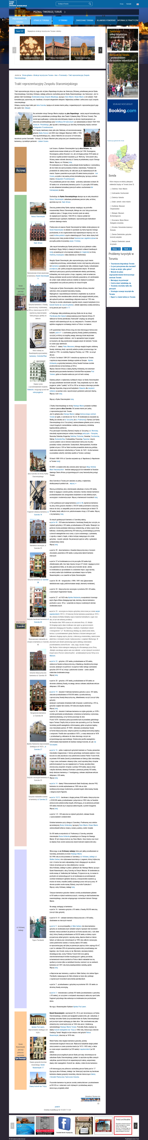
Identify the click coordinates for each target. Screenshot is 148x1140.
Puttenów (80, 436)
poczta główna (68, 305)
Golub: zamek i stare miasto (121, 202)
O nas (121, 4)
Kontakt (129, 4)
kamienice (55, 266)
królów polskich (59, 235)
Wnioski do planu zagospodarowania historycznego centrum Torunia (121, 275)
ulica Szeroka (41, 105)
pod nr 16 (54, 750)
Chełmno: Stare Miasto (119, 189)
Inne (56, 75)
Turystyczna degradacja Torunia (122, 264)
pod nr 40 (54, 522)
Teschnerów (95, 436)
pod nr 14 (54, 783)
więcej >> (72, 483)
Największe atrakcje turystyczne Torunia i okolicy (44, 31)
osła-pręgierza (38, 392)
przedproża (53, 269)
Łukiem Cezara (43, 141)
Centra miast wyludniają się (121, 283)
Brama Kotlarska (64, 836)
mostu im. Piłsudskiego (41, 125)
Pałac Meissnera (68, 346)
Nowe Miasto (79, 97)
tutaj (70, 162)
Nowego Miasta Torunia (68, 1027)
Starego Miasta (69, 414)
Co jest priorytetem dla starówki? (123, 266)
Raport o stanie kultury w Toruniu (123, 297)
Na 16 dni (121, 141)
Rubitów (73, 436)
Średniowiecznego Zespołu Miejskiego (45, 97)
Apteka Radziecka (74, 597)
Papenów (86, 439)
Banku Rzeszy (43, 133)
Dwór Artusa (38, 243)
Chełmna (52, 255)
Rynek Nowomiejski (56, 230)
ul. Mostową (94, 431)
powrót (57, 1107)
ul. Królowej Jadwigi (87, 857)
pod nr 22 (54, 661)
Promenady (63, 75)
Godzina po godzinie (113, 141)
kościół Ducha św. (56, 305)
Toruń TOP (19, 31)
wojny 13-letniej (75, 241)
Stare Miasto (69, 97)
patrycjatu (86, 433)
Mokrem (52, 656)
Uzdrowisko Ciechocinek (120, 193)
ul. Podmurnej (80, 420)
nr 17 (68, 308)
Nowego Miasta (78, 406)
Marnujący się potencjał (119, 280)
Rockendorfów (60, 439)
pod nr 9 (58, 333)
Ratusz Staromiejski (38, 216)
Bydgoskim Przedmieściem (43, 127)
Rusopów (94, 433)
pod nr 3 (54, 993)
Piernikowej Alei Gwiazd (58, 316)
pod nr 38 (79, 503)
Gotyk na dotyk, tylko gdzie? (121, 269)
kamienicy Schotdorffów (38, 356)
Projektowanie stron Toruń (132, 1139)
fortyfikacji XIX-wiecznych (64, 122)
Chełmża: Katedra (118, 197)
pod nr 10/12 (55, 797)
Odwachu (30, 390)
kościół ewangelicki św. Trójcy (64, 1030)
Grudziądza (60, 255)
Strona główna (27, 75)
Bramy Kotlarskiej (66, 825)
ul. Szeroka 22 (42, 799)
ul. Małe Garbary (76, 926)
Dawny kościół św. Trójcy (38, 1086)
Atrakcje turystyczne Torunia (43, 75)
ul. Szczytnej (69, 420)
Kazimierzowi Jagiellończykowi (85, 238)
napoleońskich (85, 1049)
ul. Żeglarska (84, 252)
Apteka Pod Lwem (79, 1007)
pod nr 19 (54, 692)
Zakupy (27, 108)
